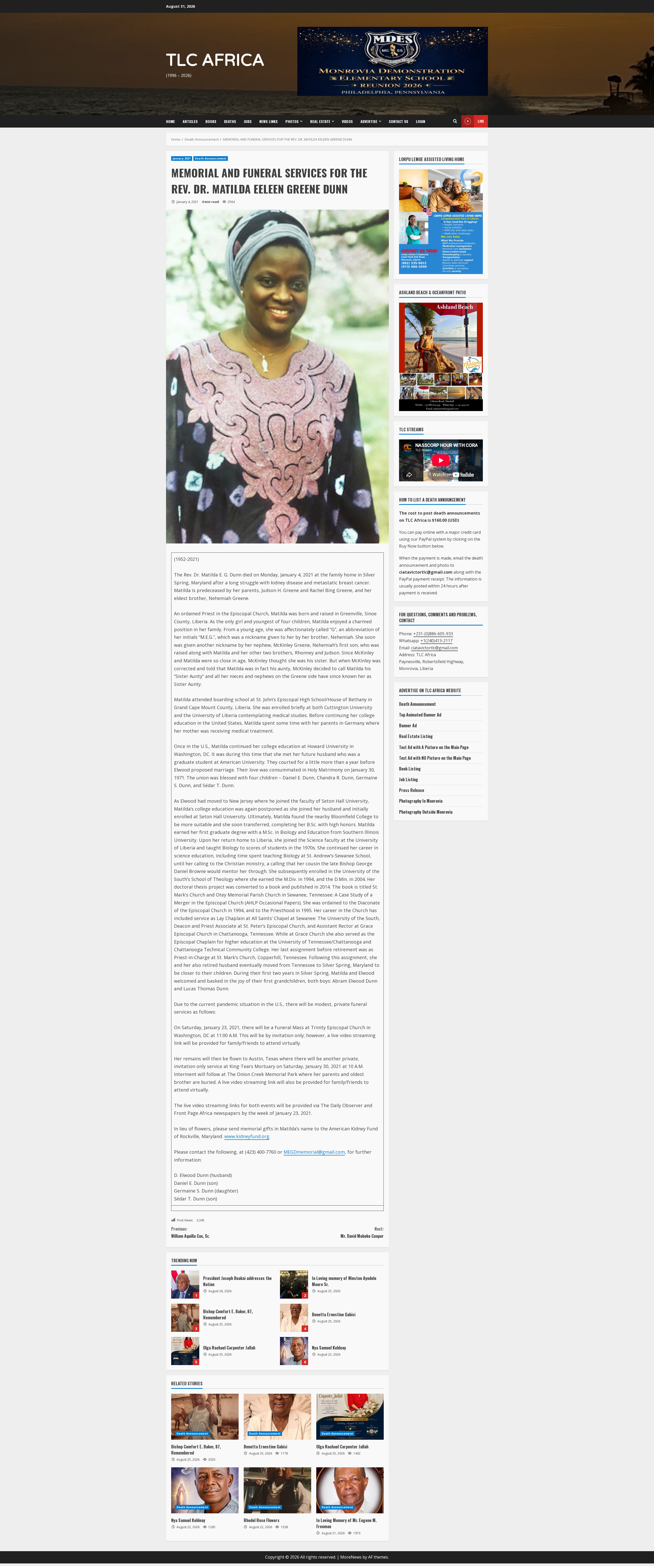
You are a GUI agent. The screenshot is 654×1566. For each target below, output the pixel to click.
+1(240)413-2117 (436, 640)
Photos (292, 121)
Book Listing (410, 769)
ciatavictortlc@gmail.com (434, 648)
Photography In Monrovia (420, 801)
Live (481, 121)
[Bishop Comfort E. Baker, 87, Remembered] (205, 1417)
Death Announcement (210, 158)
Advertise (368, 121)
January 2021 (182, 158)
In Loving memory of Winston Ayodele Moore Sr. (294, 1284)
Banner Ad (408, 725)
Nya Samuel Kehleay (294, 1351)
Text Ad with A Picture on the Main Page (434, 747)
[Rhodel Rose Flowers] (277, 1490)
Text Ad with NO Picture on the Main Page (435, 758)
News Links (268, 121)
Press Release (411, 790)
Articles (190, 121)
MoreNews (350, 1557)
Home (170, 121)
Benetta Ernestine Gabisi (294, 1318)
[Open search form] (455, 121)
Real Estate (320, 121)
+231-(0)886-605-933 (433, 634)
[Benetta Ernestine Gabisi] (277, 1417)
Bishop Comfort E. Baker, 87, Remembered (185, 1318)
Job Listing (408, 779)
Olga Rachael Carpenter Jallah (185, 1351)
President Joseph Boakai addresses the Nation (185, 1284)
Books (210, 121)
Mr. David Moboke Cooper (362, 1232)
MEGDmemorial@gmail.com (314, 1152)
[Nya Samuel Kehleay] (205, 1490)
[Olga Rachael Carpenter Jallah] (350, 1417)
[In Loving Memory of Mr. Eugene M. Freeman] (350, 1490)
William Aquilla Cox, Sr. (190, 1232)
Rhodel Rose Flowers (261, 1520)
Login (420, 121)
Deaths (230, 121)
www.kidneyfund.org (246, 1136)
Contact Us (398, 121)
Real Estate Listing (416, 736)
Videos (347, 121)
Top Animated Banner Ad (420, 715)
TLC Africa (215, 60)
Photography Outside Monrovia (425, 812)
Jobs (248, 121)
